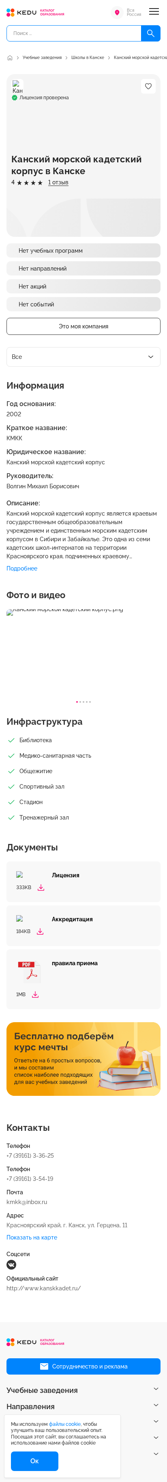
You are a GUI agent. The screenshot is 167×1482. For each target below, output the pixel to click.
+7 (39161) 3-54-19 (29, 1179)
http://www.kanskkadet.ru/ (43, 1288)
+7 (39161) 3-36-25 (30, 1155)
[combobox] (83, 357)
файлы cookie (65, 1424)
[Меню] (154, 12)
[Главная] (9, 58)
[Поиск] (151, 33)
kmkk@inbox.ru (26, 1202)
